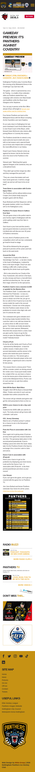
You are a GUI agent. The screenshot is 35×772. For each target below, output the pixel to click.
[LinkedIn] (3, 662)
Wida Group (20, 763)
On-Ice (4, 683)
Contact (5, 689)
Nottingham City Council (11, 709)
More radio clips (23, 559)
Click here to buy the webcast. (13, 491)
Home (4, 674)
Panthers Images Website (12, 706)
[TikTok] (26, 656)
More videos (25, 585)
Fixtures (5, 680)
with (22, 589)
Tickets (4, 692)
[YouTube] (21, 656)
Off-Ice (4, 686)
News (4, 677)
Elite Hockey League (10, 703)
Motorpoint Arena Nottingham (13, 712)
